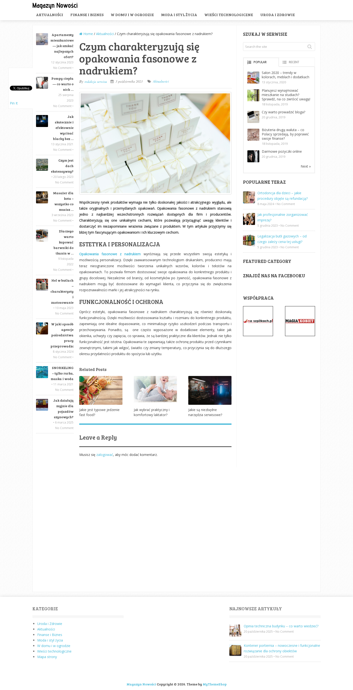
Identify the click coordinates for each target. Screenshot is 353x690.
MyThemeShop (215, 684)
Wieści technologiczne (228, 14)
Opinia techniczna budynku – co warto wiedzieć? (281, 626)
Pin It (14, 103)
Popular (260, 62)
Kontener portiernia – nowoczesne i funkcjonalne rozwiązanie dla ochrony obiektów (282, 648)
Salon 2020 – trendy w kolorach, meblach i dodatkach (285, 74)
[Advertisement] (54, 513)
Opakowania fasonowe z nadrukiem (110, 254)
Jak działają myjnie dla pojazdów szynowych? (63, 408)
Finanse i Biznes (86, 14)
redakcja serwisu (96, 81)
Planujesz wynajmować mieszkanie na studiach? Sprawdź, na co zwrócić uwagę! (286, 94)
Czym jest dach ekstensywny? (62, 166)
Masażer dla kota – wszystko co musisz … (63, 201)
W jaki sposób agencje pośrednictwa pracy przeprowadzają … (61, 335)
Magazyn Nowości (55, 5)
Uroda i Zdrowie (277, 14)
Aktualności (49, 14)
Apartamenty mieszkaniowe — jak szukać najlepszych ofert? (61, 45)
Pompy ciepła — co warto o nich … (62, 84)
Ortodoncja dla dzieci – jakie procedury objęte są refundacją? (282, 196)
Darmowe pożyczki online (282, 151)
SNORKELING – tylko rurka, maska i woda (62, 373)
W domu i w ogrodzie (132, 14)
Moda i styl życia (179, 14)
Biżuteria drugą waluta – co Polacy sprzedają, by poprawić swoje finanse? (285, 134)
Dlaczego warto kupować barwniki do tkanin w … (63, 242)
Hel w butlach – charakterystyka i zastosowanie (61, 291)
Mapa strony (47, 656)
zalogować (104, 454)
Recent (294, 62)
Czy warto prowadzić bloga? (283, 112)
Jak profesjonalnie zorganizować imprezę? (282, 217)
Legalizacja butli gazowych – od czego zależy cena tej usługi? (282, 239)
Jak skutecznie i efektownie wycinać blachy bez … (63, 127)
